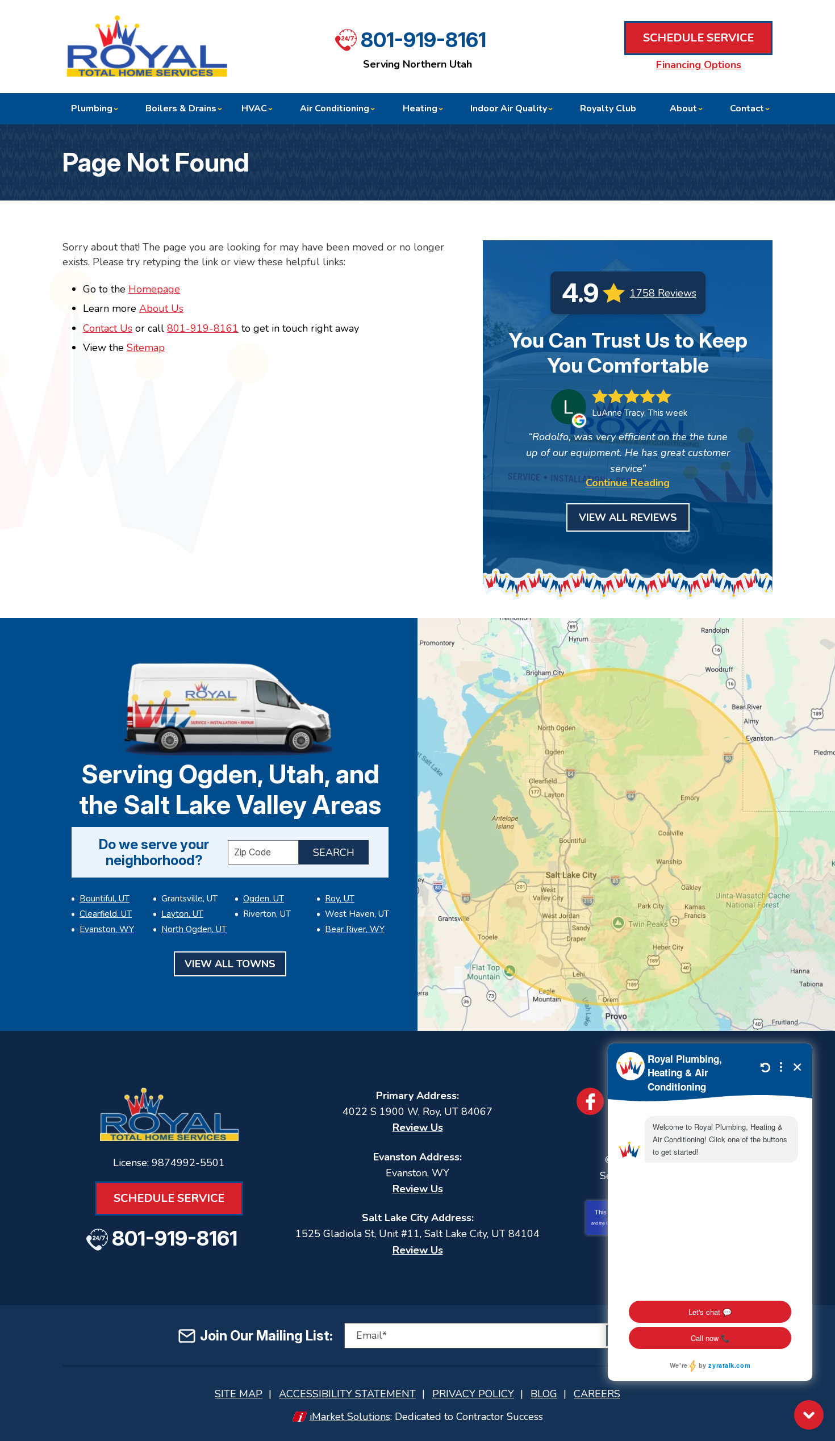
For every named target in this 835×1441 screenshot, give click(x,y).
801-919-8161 (423, 39)
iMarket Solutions (350, 1416)
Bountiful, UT (105, 898)
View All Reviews (628, 517)
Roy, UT (339, 898)
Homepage (154, 289)
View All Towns (230, 964)
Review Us (418, 1127)
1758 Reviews (663, 293)
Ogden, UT (263, 898)
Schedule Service (698, 37)
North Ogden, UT (194, 929)
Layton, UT (182, 914)
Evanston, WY (107, 929)
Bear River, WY (355, 929)
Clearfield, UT (106, 914)
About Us (161, 308)
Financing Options (698, 65)
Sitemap (146, 347)
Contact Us (107, 328)
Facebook (590, 1101)
